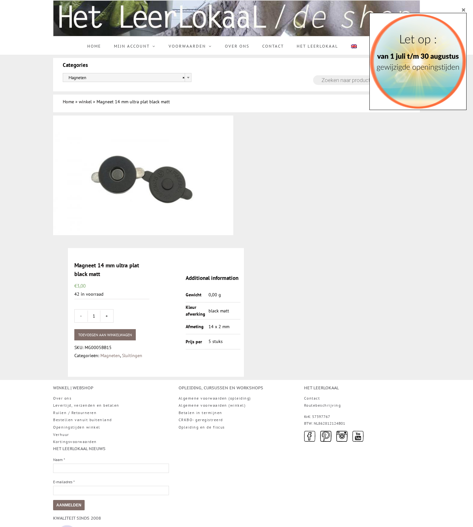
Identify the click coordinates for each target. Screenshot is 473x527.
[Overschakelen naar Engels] (353, 46)
